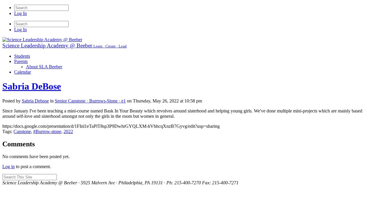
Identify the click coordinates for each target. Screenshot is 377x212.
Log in (8, 166)
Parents (21, 61)
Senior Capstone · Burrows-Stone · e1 (90, 100)
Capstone (22, 131)
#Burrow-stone (47, 131)
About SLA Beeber (44, 66)
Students (22, 56)
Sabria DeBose (31, 86)
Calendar (22, 71)
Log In (20, 13)
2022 (68, 131)
